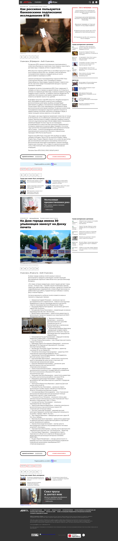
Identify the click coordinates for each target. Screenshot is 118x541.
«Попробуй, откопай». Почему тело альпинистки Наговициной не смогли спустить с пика (88, 64)
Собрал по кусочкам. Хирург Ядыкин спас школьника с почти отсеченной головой (88, 249)
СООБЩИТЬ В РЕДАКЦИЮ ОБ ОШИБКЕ (39, 513)
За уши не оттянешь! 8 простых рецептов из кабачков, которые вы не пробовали (88, 53)
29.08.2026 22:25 (24, 218)
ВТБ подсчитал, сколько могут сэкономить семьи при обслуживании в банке (34, 192)
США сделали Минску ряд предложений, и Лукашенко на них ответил (87, 94)
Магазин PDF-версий (68, 510)
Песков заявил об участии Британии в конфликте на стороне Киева (88, 83)
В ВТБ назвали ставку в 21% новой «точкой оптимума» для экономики (60, 187)
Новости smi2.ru (25, 213)
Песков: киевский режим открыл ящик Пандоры (87, 88)
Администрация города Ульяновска (29, 265)
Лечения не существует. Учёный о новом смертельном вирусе (87, 237)
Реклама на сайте (50, 511)
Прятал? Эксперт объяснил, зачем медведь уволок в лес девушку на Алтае (87, 227)
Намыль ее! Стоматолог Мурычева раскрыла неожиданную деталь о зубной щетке (87, 233)
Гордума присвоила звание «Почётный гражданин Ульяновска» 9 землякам (34, 484)
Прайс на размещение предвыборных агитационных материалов (74, 511)
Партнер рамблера (62, 535)
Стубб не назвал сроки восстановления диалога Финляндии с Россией (88, 99)
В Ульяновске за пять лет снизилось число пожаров (85, 37)
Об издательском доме (36, 510)
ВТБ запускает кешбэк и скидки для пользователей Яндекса (35, 181)
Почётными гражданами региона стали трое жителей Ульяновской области (35, 479)
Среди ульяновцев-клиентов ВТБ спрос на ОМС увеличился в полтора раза (35, 187)
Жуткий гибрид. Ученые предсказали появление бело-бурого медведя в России (88, 243)
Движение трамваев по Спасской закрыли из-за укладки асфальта (85, 25)
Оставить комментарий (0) (59, 156)
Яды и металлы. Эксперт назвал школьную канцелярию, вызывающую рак (87, 74)
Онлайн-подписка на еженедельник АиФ (85, 510)
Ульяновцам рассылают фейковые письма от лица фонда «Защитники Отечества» (85, 18)
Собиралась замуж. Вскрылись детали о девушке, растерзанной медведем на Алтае (87, 48)
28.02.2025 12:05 (24, 6)
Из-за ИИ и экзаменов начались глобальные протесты (87, 104)
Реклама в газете (56, 510)
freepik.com (23, 53)
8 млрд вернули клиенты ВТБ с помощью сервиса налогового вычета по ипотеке (60, 182)
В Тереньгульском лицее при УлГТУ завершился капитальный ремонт (85, 31)
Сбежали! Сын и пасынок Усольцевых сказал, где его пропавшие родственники (88, 222)
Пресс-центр (47, 510)
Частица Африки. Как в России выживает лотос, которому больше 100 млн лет (88, 69)
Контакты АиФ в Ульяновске (37, 511)
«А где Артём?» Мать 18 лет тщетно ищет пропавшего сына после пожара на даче (87, 58)
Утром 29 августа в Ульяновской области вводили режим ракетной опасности (85, 12)
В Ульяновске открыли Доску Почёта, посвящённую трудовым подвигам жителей (60, 479)
